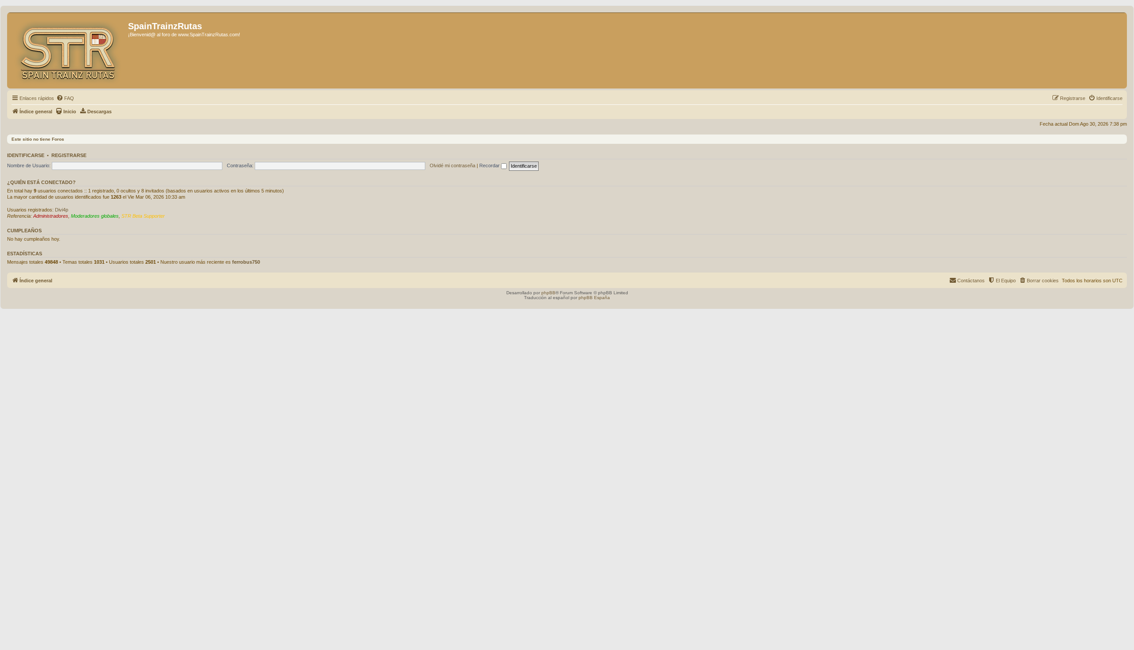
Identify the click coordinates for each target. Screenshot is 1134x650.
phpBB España (594, 297)
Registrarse (68, 155)
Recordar (490, 165)
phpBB (548, 292)
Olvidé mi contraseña (452, 165)
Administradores (50, 216)
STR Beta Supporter (143, 216)
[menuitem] (65, 98)
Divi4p (61, 209)
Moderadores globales (95, 216)
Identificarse (25, 155)
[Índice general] (68, 50)
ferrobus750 (246, 262)
